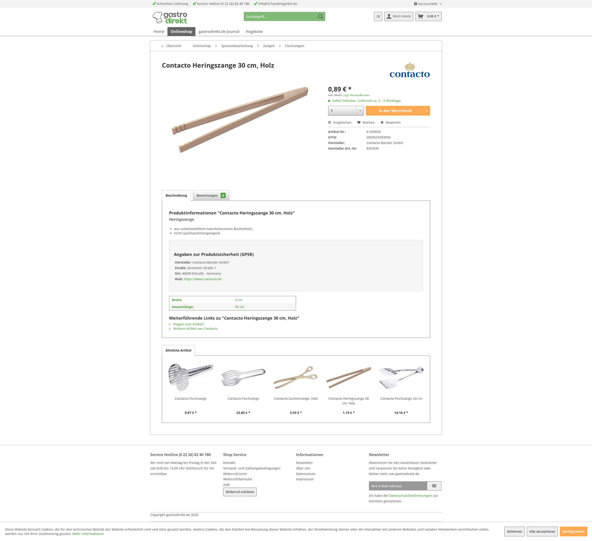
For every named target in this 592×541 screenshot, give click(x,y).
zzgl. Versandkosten (356, 95)
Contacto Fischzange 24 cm (401, 398)
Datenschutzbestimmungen (410, 495)
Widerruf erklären (240, 492)
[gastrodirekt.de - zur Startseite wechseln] (170, 17)
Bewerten (393, 122)
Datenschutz (305, 474)
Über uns (303, 468)
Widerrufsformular (237, 479)
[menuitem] (284, 16)
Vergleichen (342, 122)
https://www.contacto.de (202, 279)
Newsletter (304, 462)
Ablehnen (514, 531)
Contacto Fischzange (191, 398)
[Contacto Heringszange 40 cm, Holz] (349, 378)
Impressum (305, 479)
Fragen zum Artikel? (188, 324)
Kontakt (229, 462)
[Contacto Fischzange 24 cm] (401, 378)
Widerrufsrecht (235, 474)
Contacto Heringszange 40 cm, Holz (348, 400)
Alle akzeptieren (542, 531)
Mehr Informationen (88, 534)
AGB (226, 484)
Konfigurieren (574, 531)
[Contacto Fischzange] (191, 378)
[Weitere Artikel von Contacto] (409, 70)
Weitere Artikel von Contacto (194, 328)
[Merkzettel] (378, 16)
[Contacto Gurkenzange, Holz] (296, 378)
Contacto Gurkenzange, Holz (296, 398)
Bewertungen (210, 195)
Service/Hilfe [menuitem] (427, 4)
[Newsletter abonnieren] (434, 486)
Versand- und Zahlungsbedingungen (252, 468)
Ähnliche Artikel (178, 350)
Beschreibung (176, 195)
